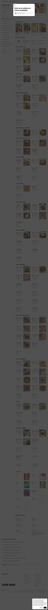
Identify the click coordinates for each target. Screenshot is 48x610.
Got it (45, 607)
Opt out (41, 607)
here (42, 605)
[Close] (15, 5)
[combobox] (24, 13)
